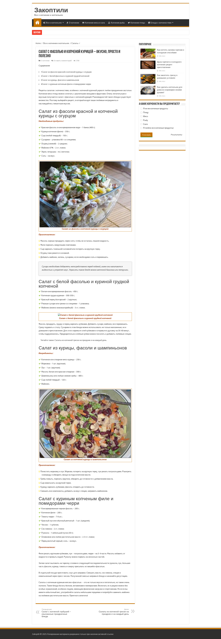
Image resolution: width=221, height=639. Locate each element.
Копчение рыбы (118, 23)
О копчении (74, 23)
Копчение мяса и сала (95, 23)
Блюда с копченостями (160, 23)
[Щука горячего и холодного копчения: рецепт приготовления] (147, 65)
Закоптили (51, 10)
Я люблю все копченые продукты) (158, 128)
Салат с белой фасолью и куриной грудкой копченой (65, 76)
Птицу (146, 112)
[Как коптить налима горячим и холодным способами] (147, 54)
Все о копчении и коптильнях (56, 43)
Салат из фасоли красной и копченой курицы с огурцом (66, 72)
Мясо (145, 116)
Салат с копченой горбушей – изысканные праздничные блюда (56, 613)
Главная (37, 22)
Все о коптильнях (54, 23)
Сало (145, 124)
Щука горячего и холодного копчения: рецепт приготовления (169, 64)
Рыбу (145, 120)
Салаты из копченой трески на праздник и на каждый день (114, 611)
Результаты (176, 135)
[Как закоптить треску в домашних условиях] (147, 79)
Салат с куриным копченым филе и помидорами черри (66, 84)
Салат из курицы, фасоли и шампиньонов (60, 80)
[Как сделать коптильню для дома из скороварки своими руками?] (147, 90)
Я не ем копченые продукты (155, 108)
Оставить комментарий (63, 61)
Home (38, 43)
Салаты (74, 43)
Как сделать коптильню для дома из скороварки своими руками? (169, 90)
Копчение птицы (137, 23)
